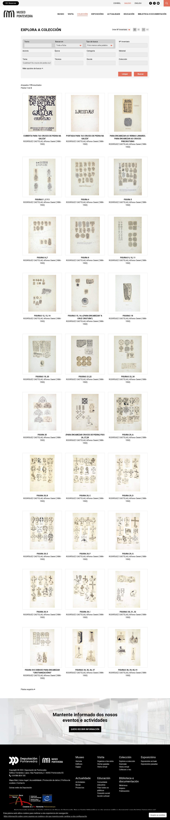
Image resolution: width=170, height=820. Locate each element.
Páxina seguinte (27, 689)
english (138, 3)
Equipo (78, 767)
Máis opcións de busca (32, 68)
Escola (89, 59)
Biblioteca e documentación (128, 780)
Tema (25, 59)
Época (57, 51)
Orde (114, 29)
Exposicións (148, 757)
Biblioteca (123, 785)
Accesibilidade (35, 780)
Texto (26, 42)
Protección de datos (51, 780)
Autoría (25, 51)
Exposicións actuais (149, 761)
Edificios (79, 764)
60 (147, 29)
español (117, 3)
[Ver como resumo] (138, 29)
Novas (78, 785)
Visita (100, 757)
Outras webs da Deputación (20, 788)
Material (122, 51)
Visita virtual (102, 767)
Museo (80, 757)
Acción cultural (103, 796)
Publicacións (124, 791)
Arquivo (122, 788)
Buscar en (59, 42)
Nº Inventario (124, 42)
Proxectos (80, 788)
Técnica (58, 59)
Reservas (12, 3)
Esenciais (123, 764)
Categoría (91, 51)
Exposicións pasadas (149, 764)
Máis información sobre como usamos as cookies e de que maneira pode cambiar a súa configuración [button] (45, 816)
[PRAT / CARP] (32, 802)
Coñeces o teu (125, 769)
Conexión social (103, 793)
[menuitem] (60, 14)
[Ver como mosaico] (134, 29)
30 (143, 29)
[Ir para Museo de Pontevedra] (17, 13)
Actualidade (83, 778)
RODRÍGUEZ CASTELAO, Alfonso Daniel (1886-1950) (42, 142)
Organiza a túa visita (105, 761)
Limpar (125, 74)
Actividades (80, 782)
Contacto (21, 783)
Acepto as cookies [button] (157, 815)
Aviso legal (23, 780)
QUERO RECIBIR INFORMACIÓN (85, 729)
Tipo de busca (92, 42)
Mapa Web (13, 780)
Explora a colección (127, 761)
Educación (103, 778)
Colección (123, 59)
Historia (79, 761)
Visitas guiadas (103, 764)
